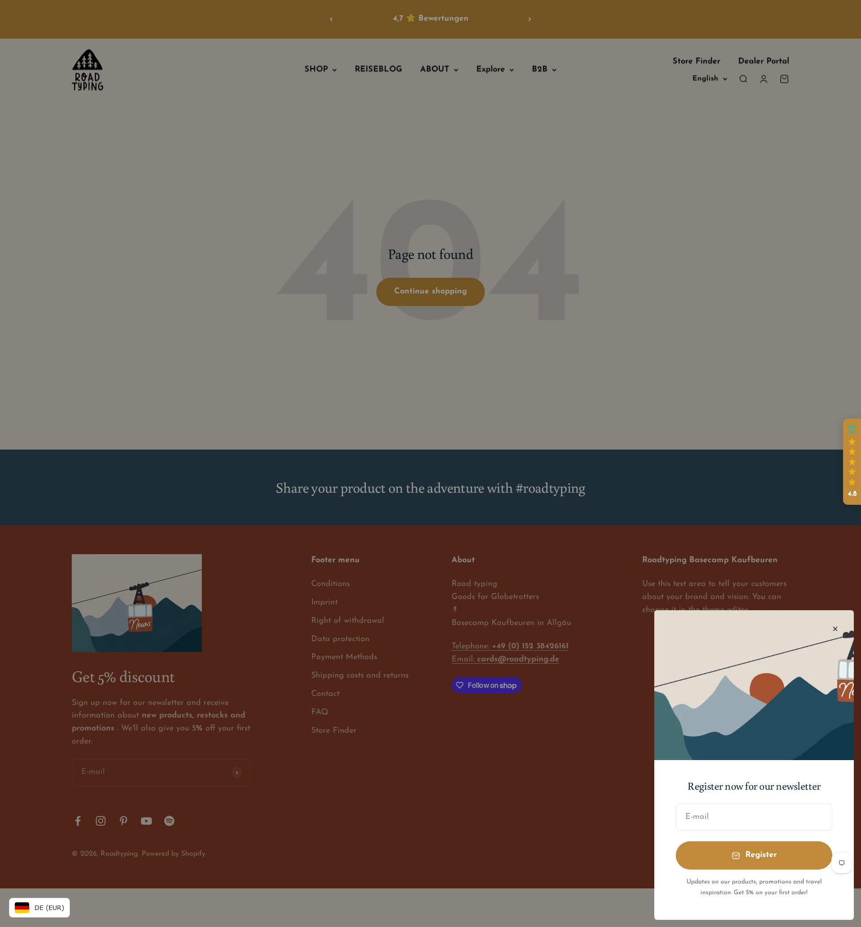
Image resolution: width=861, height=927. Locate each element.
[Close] (835, 629)
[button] (852, 462)
